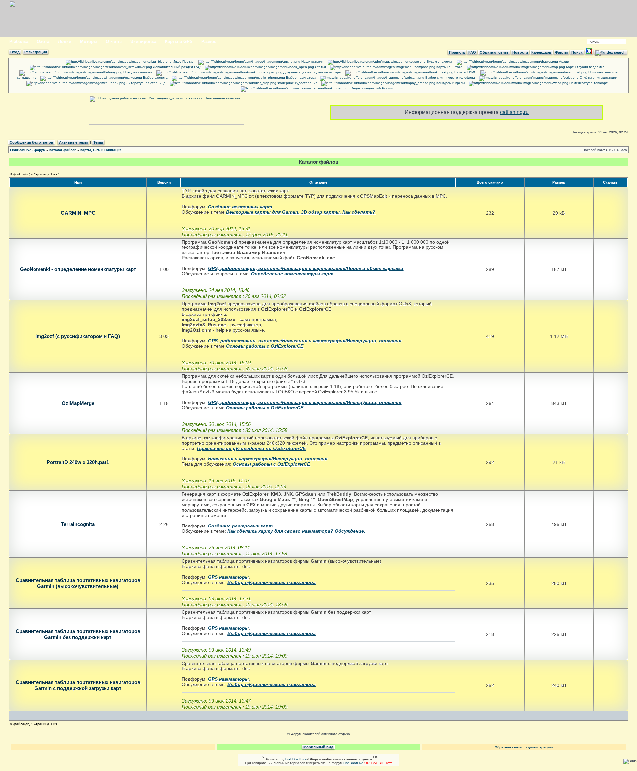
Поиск (577, 52)
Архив (563, 61)
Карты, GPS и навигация (100, 150)
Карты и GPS (179, 41)
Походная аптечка (137, 72)
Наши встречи (312, 61)
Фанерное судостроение (297, 83)
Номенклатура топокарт (588, 83)
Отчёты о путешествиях (598, 77)
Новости (520, 52)
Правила (457, 52)
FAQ (472, 52)
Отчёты (114, 41)
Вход (15, 52)
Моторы (88, 41)
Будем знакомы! (439, 61)
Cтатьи (320, 67)
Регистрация (35, 52)
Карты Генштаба (449, 67)
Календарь (541, 52)
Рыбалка (18, 41)
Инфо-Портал (183, 61)
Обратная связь (494, 52)
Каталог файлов (62, 150)
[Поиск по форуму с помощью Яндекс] (610, 52)
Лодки (64, 41)
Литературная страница (145, 83)
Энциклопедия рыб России (371, 88)
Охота (43, 41)
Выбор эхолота (155, 77)
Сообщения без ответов (31, 142)
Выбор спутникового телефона (449, 77)
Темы (98, 142)
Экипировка (143, 41)
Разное (208, 41)
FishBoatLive (353, 763)
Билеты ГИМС (464, 72)
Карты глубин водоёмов (584, 67)
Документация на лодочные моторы (311, 72)
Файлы (561, 52)
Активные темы (73, 142)
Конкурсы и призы (450, 83)
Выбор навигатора (300, 77)
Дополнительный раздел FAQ (176, 67)
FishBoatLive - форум (27, 150)
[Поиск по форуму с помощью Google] (589, 52)
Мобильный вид (318, 747)
